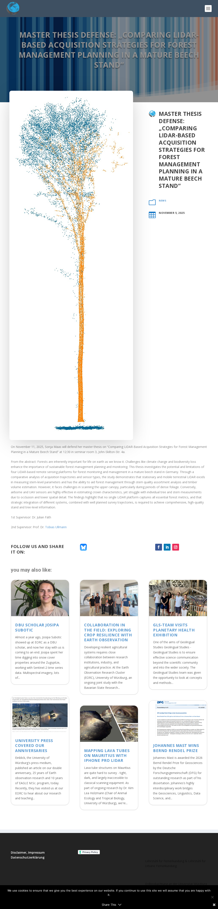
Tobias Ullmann (56, 527)
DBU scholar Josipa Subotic (37, 627)
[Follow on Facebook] (158, 547)
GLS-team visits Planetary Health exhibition (174, 629)
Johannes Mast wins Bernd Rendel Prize (176, 748)
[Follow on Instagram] (175, 547)
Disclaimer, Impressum (28, 852)
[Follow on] (184, 547)
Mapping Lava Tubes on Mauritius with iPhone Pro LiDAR (106, 755)
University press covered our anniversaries (34, 745)
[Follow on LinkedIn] (167, 547)
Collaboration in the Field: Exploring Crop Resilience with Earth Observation (108, 632)
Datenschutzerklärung (27, 857)
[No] (212, 897)
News (162, 200)
